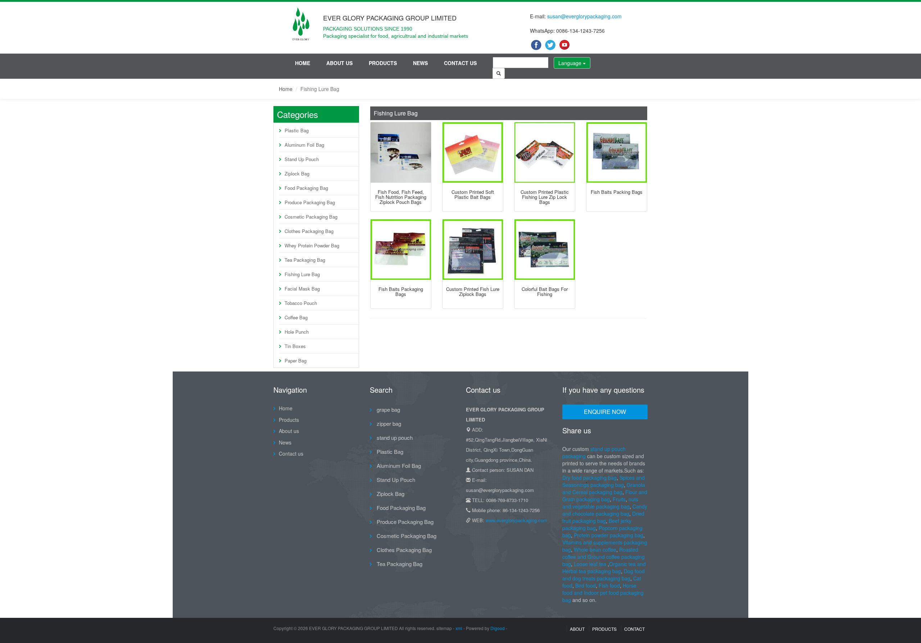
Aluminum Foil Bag (304, 144)
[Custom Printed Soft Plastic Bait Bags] (473, 152)
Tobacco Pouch (301, 303)
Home (302, 63)
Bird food (585, 585)
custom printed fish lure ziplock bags (472, 291)
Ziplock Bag (297, 173)
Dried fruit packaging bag (603, 517)
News (420, 63)
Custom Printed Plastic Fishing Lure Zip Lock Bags (545, 197)
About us (339, 63)
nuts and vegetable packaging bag (600, 503)
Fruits (619, 499)
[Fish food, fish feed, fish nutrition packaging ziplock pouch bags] (401, 152)
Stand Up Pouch (302, 159)
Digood (497, 628)
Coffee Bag (296, 317)
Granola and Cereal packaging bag (603, 488)
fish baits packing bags (617, 191)
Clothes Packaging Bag (309, 231)
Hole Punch (297, 331)
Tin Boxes (295, 346)
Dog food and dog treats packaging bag (603, 574)
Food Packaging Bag (306, 187)
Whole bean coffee (595, 549)
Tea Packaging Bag (305, 259)
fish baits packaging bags (400, 291)
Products (383, 63)
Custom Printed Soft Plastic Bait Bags (473, 194)
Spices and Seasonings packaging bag (603, 481)
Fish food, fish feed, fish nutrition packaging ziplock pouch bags (400, 197)
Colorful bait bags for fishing (545, 291)
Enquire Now (605, 411)
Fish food (609, 585)
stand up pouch (394, 437)
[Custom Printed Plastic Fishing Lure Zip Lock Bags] (544, 152)
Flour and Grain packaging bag (604, 495)
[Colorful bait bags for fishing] (544, 249)
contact (634, 629)
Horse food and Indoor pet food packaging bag (603, 592)
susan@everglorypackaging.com (584, 16)
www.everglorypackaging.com (516, 520)
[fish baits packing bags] (616, 152)
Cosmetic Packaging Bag (311, 216)
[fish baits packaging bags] (401, 249)
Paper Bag (296, 360)
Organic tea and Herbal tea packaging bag (604, 567)
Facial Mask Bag (302, 288)
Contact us (460, 63)
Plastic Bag (297, 130)
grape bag (387, 409)
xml (458, 628)
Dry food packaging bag (589, 477)
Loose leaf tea (590, 563)
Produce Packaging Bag (310, 202)
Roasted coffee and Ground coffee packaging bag (603, 556)
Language (570, 63)
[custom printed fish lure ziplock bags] (473, 249)
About (577, 629)
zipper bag (388, 423)
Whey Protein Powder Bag (312, 245)
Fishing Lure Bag (302, 274)
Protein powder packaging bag (608, 535)
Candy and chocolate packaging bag (604, 510)
